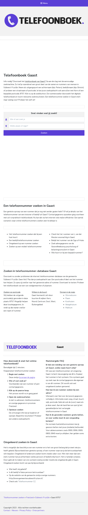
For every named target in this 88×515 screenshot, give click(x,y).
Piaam (67, 298)
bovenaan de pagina (27, 377)
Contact (7, 510)
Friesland (29, 497)
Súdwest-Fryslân (42, 497)
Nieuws (15, 510)
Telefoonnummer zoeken (14, 497)
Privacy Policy (25, 510)
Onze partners (38, 510)
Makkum (68, 307)
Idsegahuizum (71, 304)
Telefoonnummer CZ (26, 481)
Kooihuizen (69, 301)
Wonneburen (70, 295)
